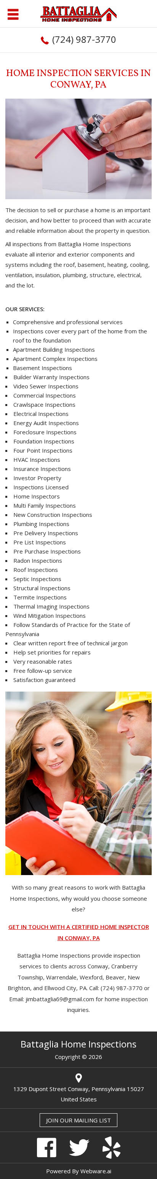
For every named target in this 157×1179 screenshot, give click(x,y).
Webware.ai (95, 1171)
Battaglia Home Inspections (78, 1044)
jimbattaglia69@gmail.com (60, 999)
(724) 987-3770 (84, 39)
